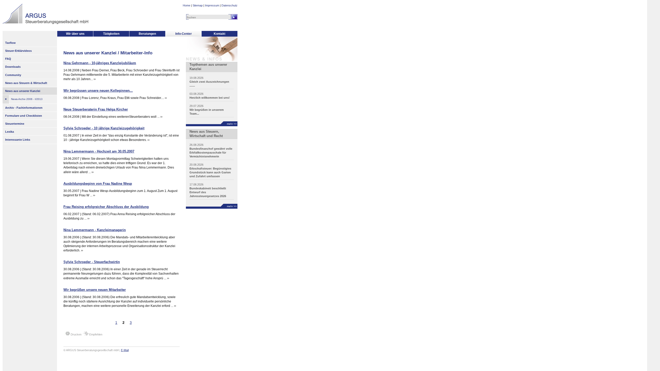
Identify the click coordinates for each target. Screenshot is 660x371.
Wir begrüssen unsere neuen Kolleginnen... (98, 90)
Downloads (13, 66)
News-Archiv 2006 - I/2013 (27, 99)
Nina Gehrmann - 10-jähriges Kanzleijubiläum (99, 63)
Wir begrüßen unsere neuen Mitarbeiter (94, 290)
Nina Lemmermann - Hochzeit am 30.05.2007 (98, 151)
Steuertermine (14, 123)
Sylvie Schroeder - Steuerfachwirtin (91, 262)
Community (13, 75)
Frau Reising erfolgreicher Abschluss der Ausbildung (106, 207)
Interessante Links (17, 139)
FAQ (8, 58)
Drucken (75, 334)
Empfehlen (95, 334)
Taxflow (10, 42)
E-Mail (125, 350)
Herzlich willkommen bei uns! (209, 97)
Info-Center (183, 33)
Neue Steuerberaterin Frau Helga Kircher (95, 109)
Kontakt (219, 33)
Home (186, 5)
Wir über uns (75, 33)
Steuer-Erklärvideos (18, 50)
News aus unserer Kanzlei (22, 90)
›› (95, 79)
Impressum (212, 5)
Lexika (9, 131)
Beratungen (147, 33)
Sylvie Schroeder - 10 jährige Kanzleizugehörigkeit (103, 128)
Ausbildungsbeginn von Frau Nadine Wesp (97, 183)
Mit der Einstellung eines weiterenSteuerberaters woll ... (121, 117)
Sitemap (198, 5)
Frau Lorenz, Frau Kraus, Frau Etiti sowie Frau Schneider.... (123, 98)
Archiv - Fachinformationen (24, 107)
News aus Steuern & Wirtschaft (26, 83)
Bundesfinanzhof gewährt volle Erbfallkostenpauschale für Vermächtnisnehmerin (210, 152)
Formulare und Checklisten (23, 115)
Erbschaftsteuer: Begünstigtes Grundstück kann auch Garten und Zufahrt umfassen (210, 172)
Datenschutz (229, 5)
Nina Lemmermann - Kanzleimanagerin (94, 230)
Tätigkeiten (111, 33)
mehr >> (232, 123)
